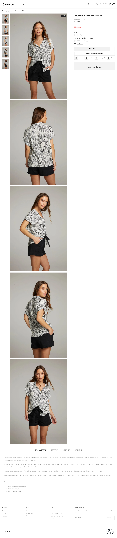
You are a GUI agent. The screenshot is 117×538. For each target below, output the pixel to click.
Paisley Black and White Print (82, 41)
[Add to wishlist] (113, 49)
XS (75, 35)
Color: (84, 38)
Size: (76, 32)
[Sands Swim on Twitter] (5, 532)
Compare (80, 58)
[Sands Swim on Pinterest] (7, 532)
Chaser (78, 21)
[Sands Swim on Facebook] (3, 532)
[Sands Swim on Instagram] (10, 532)
